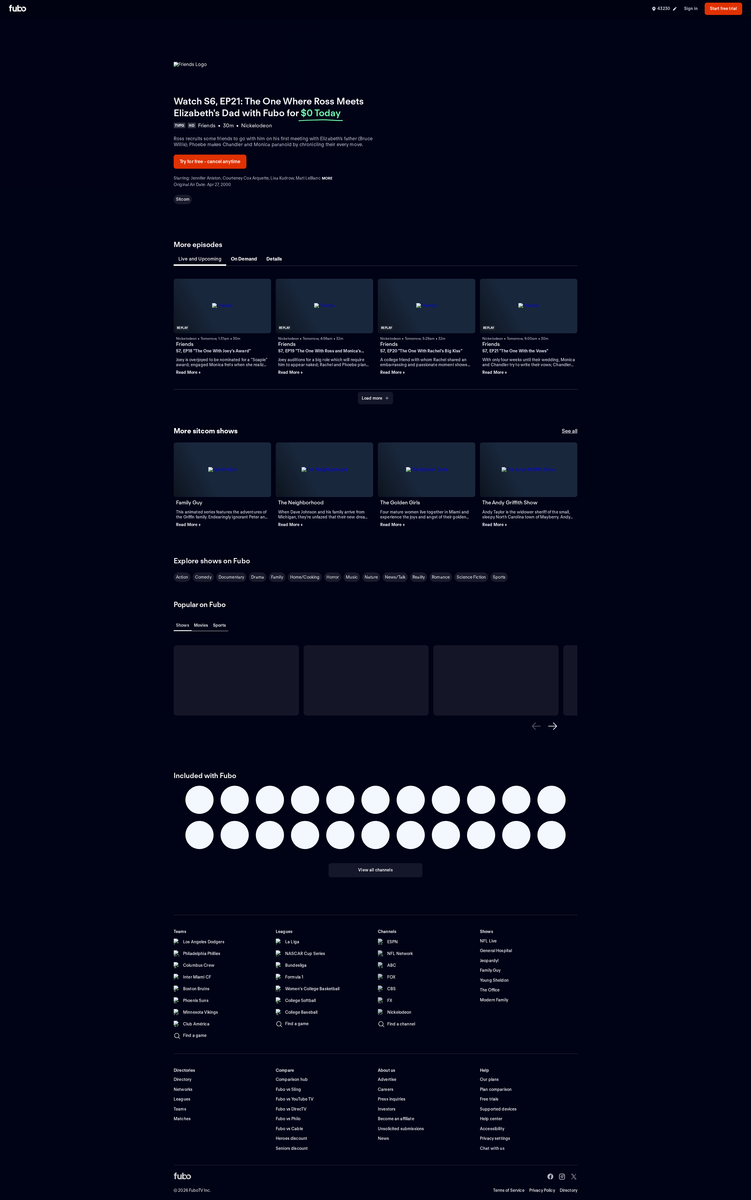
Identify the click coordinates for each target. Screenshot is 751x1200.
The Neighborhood (301, 502)
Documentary (231, 577)
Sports (499, 577)
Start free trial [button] (723, 8)
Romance (441, 577)
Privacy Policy (542, 1190)
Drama (257, 577)
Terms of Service (509, 1190)
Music (352, 577)
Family (277, 577)
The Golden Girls (400, 502)
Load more (372, 398)
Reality (418, 577)
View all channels (375, 870)
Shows (182, 625)
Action (182, 577)
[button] (222, 373)
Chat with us (492, 1148)
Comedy (203, 577)
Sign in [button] (691, 8)
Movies (201, 625)
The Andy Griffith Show (509, 502)
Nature (371, 577)
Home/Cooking (305, 577)
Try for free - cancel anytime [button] (210, 161)
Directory (568, 1190)
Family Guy (189, 502)
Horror (333, 577)
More (327, 178)
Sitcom (183, 199)
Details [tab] (274, 259)
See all (569, 431)
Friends (185, 344)
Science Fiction (471, 577)
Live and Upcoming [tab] (199, 259)
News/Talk (395, 577)
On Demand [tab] (244, 259)
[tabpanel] (375, 338)
